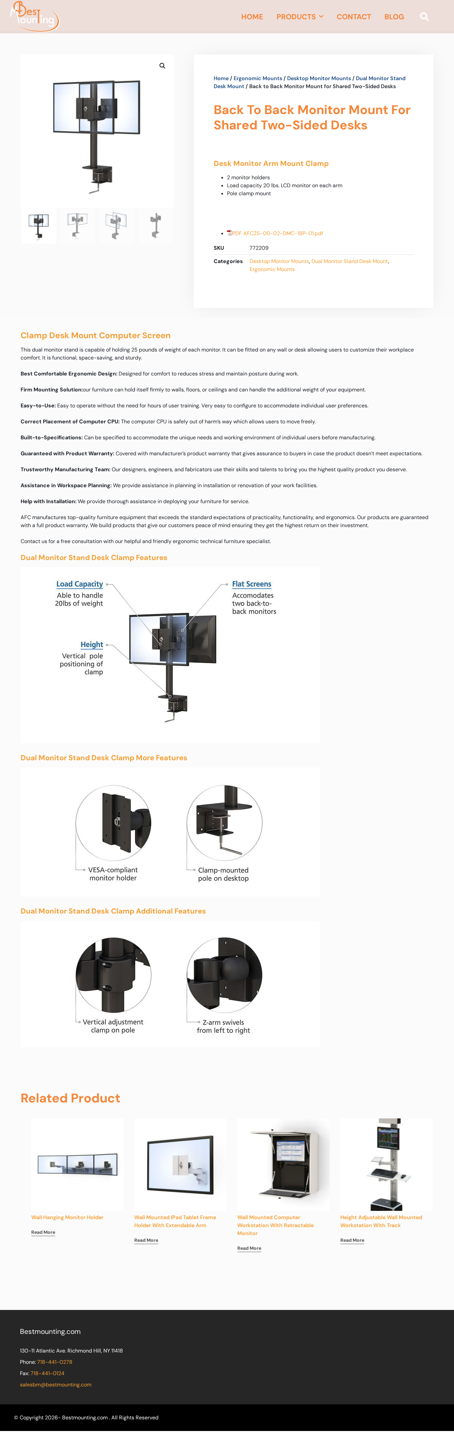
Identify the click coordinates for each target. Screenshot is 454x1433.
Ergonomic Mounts (258, 78)
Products (296, 17)
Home (252, 17)
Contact (354, 17)
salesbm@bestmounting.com (55, 1384)
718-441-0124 (47, 1373)
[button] (424, 17)
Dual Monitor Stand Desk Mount (349, 261)
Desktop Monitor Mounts (319, 78)
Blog (394, 17)
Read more (43, 1232)
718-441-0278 (54, 1362)
